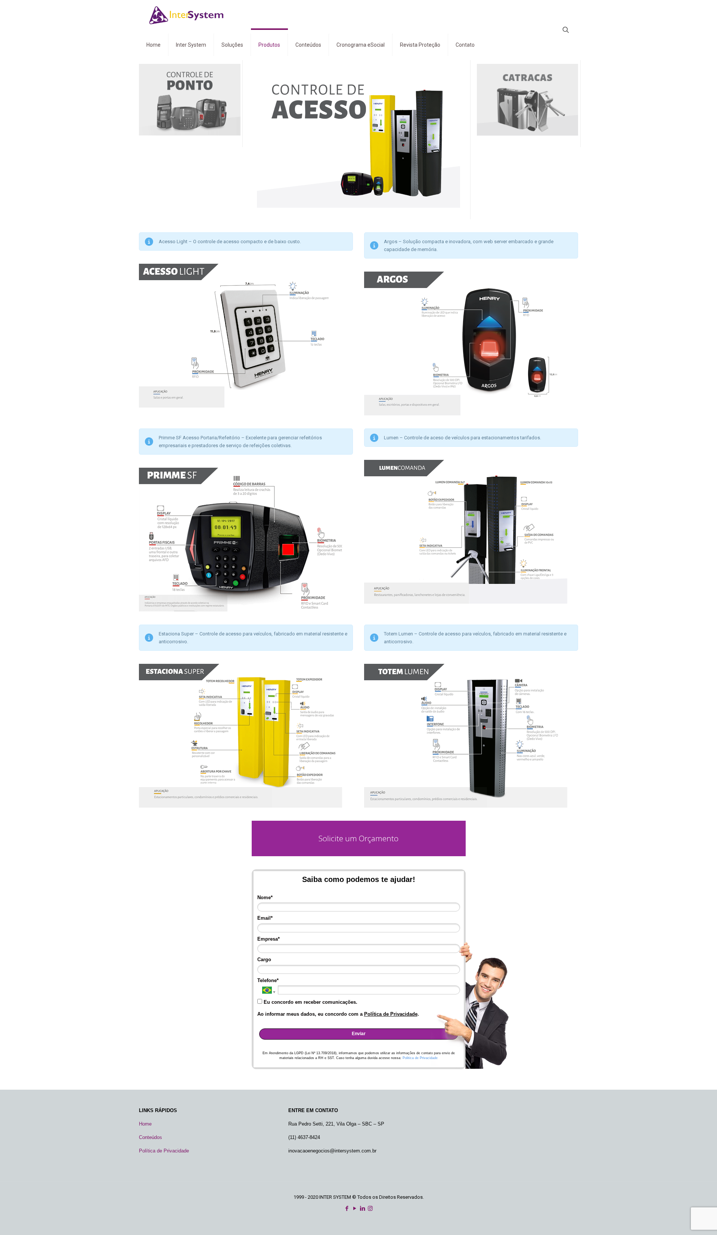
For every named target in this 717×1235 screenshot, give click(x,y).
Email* (265, 918)
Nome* (265, 897)
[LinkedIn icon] (362, 1208)
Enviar (359, 1033)
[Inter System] (187, 15)
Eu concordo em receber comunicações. (309, 1002)
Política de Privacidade (391, 1014)
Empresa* (268, 939)
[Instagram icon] (370, 1208)
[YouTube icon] (354, 1208)
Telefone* (268, 980)
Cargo (264, 959)
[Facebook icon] (347, 1208)
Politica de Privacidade (420, 1058)
